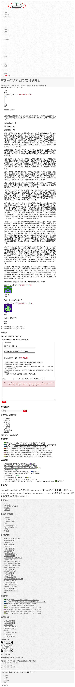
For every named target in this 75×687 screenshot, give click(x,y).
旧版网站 (7, 508)
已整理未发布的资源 (11, 506)
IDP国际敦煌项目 (10, 636)
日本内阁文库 (8, 542)
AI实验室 (3, 490)
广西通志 (7, 519)
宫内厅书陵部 (8, 546)
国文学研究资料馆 (10, 581)
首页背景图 (11, 496)
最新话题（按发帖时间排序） (10, 435)
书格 (10, 672)
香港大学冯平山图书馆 (11, 584)
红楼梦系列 (66, 493)
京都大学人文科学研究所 (12, 565)
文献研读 (7, 418)
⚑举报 (30, 94)
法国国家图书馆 (9, 556)
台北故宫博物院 (9, 623)
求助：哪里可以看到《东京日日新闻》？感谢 (19, 473)
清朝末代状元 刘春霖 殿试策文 (20, 80)
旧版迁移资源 (39, 493)
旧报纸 (33, 493)
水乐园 (23, 85)
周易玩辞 (7, 517)
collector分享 (11, 490)
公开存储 (7, 504)
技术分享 (22, 493)
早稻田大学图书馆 (10, 571)
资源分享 (7, 420)
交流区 (17, 85)
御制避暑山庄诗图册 (11, 527)
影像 (16, 493)
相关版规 (24, 358)
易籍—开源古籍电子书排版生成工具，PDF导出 (30, 445)
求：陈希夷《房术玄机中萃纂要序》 (24, 448)
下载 (19, 490)
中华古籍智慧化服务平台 (12, 538)
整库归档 (28, 493)
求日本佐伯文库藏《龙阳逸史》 (14, 477)
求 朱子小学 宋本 (9, 475)
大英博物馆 (8, 634)
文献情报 (7, 426)
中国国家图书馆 (9, 540)
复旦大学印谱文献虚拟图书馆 (13, 579)
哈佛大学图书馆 (9, 544)
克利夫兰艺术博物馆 (11, 627)
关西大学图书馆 (9, 573)
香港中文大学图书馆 (11, 586)
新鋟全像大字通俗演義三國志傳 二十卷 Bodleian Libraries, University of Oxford (29, 481)
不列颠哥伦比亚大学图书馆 (13, 558)
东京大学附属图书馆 (11, 582)
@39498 (21, 94)
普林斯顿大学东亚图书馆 (12, 561)
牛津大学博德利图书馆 (11, 567)
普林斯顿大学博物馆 (11, 632)
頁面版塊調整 (8, 470)
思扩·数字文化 (31, 672)
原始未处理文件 (34, 490)
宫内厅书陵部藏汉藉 (9, 493)
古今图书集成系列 (46, 490)
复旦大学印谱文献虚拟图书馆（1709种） (24, 447)
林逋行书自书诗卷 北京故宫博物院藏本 (17, 471)
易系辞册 (7, 529)
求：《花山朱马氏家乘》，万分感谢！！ (25, 443)
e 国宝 (6, 630)
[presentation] (8, 379)
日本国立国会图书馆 (11, 554)
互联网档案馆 (8, 552)
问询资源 (7, 422)
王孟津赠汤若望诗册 (11, 525)
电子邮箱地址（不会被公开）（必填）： (17, 351)
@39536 (21, 285)
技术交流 (7, 428)
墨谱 (5, 523)
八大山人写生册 (9, 521)
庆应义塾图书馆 (9, 569)
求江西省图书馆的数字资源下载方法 (16, 464)
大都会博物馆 (8, 625)
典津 (5, 592)
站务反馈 (7, 424)
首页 (12, 85)
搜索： (3, 410)
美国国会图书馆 (9, 559)
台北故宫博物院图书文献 (12, 563)
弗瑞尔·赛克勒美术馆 (11, 628)
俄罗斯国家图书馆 (10, 577)
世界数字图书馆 (9, 550)
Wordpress (22, 672)
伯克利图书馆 (8, 575)
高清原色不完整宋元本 (23, 496)
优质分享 (24, 490)
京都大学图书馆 (9, 548)
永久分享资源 (56, 493)
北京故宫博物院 (9, 621)
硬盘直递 (7, 510)
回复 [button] (25, 94)
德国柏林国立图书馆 (11, 590)
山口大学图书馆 (9, 588)
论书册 (6, 531)
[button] (7, 379)
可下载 (58, 489)
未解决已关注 (46, 493)
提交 (4, 401)
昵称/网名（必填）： (10, 346)
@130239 (21, 303)
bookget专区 (8, 430)
